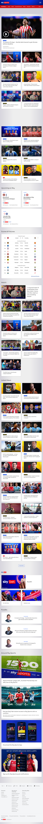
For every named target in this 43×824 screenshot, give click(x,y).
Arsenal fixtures (5, 46)
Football (3, 6)
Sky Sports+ (14, 808)
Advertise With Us (25, 804)
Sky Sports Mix (14, 811)
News (9, 6)
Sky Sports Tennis (15, 803)
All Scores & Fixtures (35, 276)
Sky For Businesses (25, 798)
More (40, 6)
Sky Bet (2, 792)
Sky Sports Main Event (16, 793)
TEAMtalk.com (4, 795)
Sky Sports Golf (14, 800)
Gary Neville (26, 616)
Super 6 (2, 793)
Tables (24, 6)
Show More (21, 565)
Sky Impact (24, 801)
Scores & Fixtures (18, 6)
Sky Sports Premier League (15, 795)
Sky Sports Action (15, 805)
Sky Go (23, 795)
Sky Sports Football (15, 797)
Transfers (28, 6)
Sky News (24, 793)
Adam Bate (26, 641)
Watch (12, 6)
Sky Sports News (15, 806)
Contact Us (3, 817)
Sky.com (23, 792)
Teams (33, 6)
